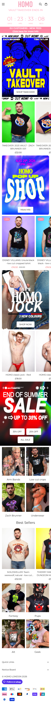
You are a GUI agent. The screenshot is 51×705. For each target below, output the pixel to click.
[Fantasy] (13, 597)
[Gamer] (37, 633)
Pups (38, 616)
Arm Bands (13, 479)
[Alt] (13, 633)
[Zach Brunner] (13, 497)
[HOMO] (25, 4)
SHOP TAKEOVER (25, 92)
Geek (38, 652)
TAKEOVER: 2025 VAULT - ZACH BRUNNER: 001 (18, 147)
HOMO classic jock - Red (18, 375)
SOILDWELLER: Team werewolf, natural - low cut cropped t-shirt (18, 574)
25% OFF (33, 431)
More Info (25, 209)
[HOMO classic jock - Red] (18, 351)
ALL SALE (25, 440)
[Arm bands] (13, 461)
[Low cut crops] (37, 461)
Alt (13, 652)
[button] (46, 4)
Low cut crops (37, 479)
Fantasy (13, 616)
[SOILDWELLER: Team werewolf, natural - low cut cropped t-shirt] (18, 548)
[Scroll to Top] (46, 691)
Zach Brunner (13, 515)
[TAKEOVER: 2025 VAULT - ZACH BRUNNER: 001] (18, 121)
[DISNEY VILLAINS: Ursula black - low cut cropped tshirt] (18, 236)
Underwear (37, 515)
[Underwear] (37, 497)
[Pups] (37, 597)
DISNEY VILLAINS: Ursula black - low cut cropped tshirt (18, 262)
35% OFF (17, 431)
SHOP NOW (25, 324)
